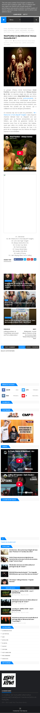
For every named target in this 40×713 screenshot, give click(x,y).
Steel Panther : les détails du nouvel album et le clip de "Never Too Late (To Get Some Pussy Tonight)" (19, 285)
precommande (6, 655)
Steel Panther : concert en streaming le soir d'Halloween (18, 304)
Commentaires (29, 588)
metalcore (5, 640)
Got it (25, 14)
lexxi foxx (30, 28)
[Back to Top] (20, 709)
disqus (28, 347)
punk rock (5, 658)
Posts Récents (10, 588)
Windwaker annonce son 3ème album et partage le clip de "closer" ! (22, 566)
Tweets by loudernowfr (8, 542)
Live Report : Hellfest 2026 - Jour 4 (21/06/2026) (22, 592)
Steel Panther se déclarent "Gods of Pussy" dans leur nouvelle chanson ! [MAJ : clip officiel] (20, 321)
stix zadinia (31, 30)
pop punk (4, 649)
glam (6, 300)
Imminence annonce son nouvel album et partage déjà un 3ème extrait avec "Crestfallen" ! (25, 619)
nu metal (4, 643)
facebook (35, 347)
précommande (28, 98)
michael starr (11, 30)
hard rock (17, 28)
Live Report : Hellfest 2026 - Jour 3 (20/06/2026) (22, 610)
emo (3, 637)
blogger (22, 347)
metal (5, 30)
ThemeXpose (23, 711)
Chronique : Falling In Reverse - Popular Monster (21, 581)
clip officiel (11, 28)
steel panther (23, 30)
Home (5, 28)
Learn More (17, 14)
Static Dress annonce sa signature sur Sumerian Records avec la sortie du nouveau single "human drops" (23, 559)
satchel (17, 30)
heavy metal (24, 28)
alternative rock (7, 630)
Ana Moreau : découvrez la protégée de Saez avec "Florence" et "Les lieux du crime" (23, 551)
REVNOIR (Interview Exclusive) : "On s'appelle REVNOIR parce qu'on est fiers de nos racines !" (23, 573)
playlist (4, 646)
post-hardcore (6, 652)
